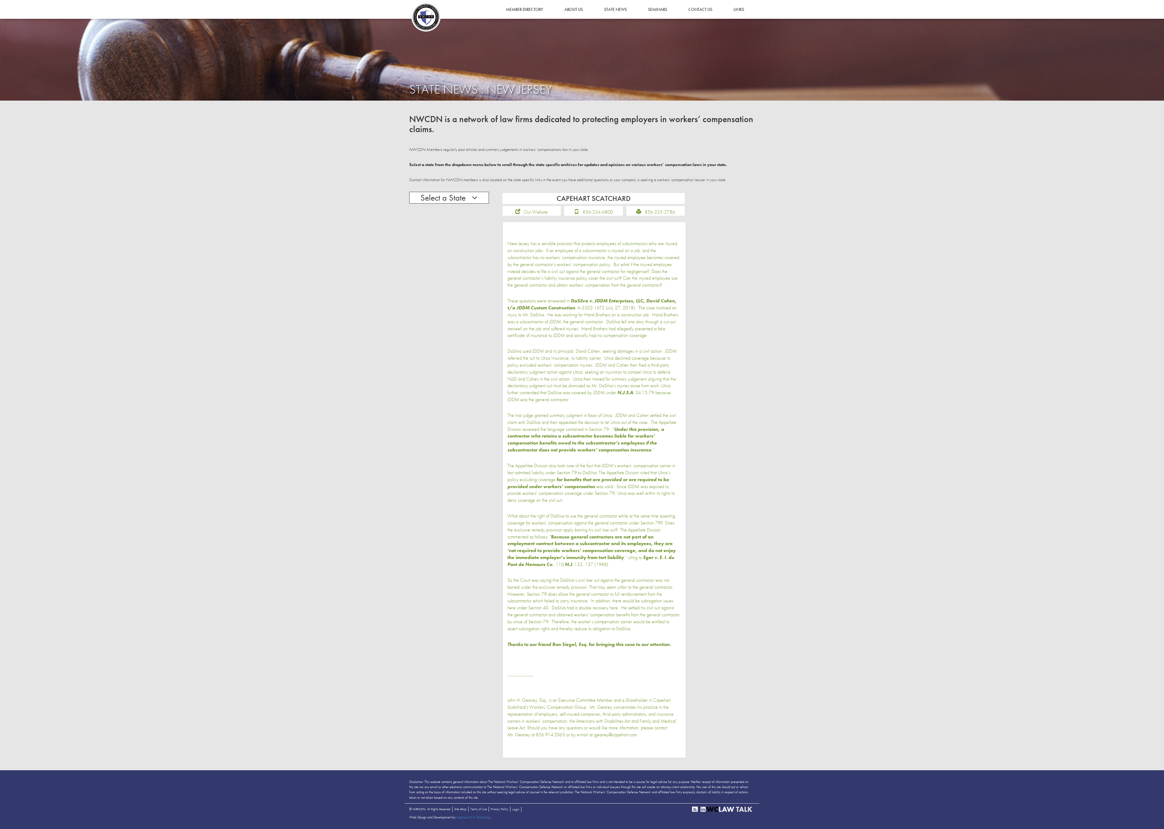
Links (739, 9)
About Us (573, 9)
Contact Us (700, 9)
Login (515, 809)
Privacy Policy (499, 809)
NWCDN (426, 17)
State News (615, 9)
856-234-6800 (598, 212)
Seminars (657, 9)
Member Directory (524, 9)
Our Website (536, 212)
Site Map (460, 809)
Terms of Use (478, 809)
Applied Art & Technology (474, 817)
